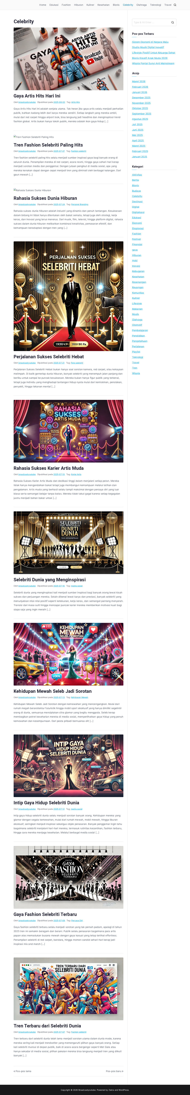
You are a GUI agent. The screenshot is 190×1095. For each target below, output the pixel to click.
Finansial (137, 244)
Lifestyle (137, 303)
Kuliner (90, 4)
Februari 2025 (140, 151)
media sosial (76, 586)
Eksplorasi (138, 228)
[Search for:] (154, 22)
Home (42, 4)
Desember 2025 (141, 97)
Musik (135, 314)
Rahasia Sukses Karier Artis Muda (49, 468)
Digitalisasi (138, 212)
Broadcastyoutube (87, 1090)
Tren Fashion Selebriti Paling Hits (48, 145)
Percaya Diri (77, 920)
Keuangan (137, 287)
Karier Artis (76, 474)
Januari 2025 (139, 156)
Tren (134, 367)
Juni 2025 (137, 129)
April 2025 (138, 140)
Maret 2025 (138, 145)
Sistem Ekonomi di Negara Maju (150, 42)
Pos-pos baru (113, 1071)
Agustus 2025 (140, 119)
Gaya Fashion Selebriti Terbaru (45, 914)
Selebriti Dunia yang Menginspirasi (50, 579)
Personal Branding (79, 204)
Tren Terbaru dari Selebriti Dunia (47, 1026)
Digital (135, 206)
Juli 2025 (137, 124)
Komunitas (138, 292)
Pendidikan (138, 335)
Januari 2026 (139, 92)
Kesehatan (104, 4)
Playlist (136, 351)
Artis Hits (75, 102)
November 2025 (141, 103)
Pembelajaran (140, 330)
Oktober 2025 (140, 108)
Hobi (135, 260)
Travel (167, 4)
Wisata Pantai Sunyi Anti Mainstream (153, 63)
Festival (136, 239)
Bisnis (116, 4)
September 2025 (141, 113)
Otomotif (137, 325)
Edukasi (54, 4)
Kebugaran (138, 271)
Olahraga (141, 4)
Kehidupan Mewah (79, 697)
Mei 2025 (137, 135)
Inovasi (136, 266)
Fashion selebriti (78, 151)
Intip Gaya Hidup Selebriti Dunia (46, 802)
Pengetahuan (139, 341)
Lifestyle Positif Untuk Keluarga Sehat (153, 52)
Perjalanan (138, 346)
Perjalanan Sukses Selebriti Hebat (49, 356)
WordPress (124, 1090)
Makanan (137, 309)
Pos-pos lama (23, 1071)
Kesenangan (139, 282)
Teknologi (155, 4)
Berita (135, 180)
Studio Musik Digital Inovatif (148, 47)
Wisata (136, 373)
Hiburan (78, 4)
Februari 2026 (140, 87)
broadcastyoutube (27, 102)
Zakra (111, 1090)
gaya (135, 249)
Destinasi (137, 201)
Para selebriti (77, 363)
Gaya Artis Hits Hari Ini (37, 96)
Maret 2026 (138, 81)
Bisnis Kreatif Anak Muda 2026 (149, 58)
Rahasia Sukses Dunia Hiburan (45, 198)
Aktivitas (137, 174)
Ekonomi (137, 223)
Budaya (136, 190)
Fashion (66, 4)
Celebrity (128, 4)
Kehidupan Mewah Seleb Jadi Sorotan (53, 691)
